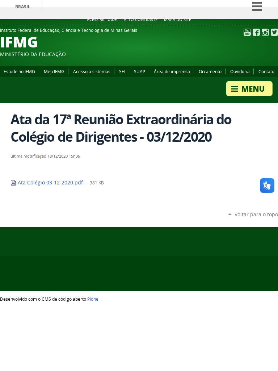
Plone (92, 299)
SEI (122, 71)
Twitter (274, 32)
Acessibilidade (102, 19)
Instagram (265, 32)
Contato (266, 71)
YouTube (247, 32)
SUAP (139, 71)
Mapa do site (177, 19)
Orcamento (210, 71)
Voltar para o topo (256, 214)
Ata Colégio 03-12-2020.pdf (50, 182)
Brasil (22, 7)
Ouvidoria (240, 71)
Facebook (256, 32)
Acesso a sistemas (91, 71)
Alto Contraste (140, 19)
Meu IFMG (54, 71)
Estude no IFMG (19, 71)
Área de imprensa (172, 71)
